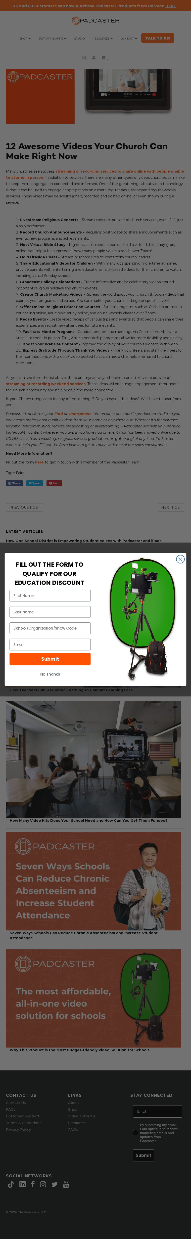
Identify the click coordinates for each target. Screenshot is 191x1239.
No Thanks (50, 674)
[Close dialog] (180, 559)
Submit (50, 659)
